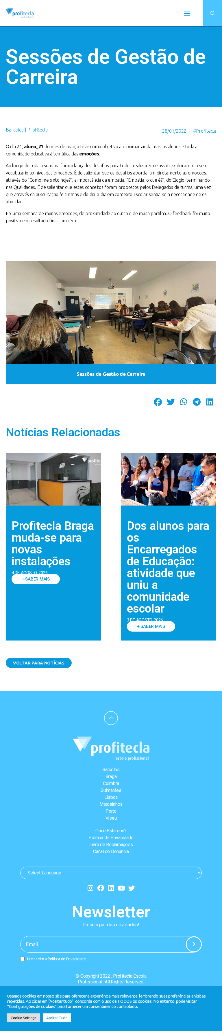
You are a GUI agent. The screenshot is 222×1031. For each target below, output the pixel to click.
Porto (111, 811)
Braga (111, 776)
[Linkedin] (111, 888)
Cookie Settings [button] (23, 1018)
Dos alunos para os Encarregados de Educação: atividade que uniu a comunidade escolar (168, 567)
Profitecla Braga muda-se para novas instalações (53, 543)
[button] (187, 13)
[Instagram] (90, 888)
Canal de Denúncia (111, 851)
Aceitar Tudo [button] (57, 1018)
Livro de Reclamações (111, 844)
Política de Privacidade (111, 837)
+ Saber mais (36, 579)
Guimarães (111, 790)
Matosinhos (111, 804)
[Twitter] (131, 888)
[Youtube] (121, 888)
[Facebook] (100, 888)
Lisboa (111, 797)
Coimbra (111, 783)
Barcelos (111, 769)
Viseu (111, 818)
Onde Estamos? (111, 830)
